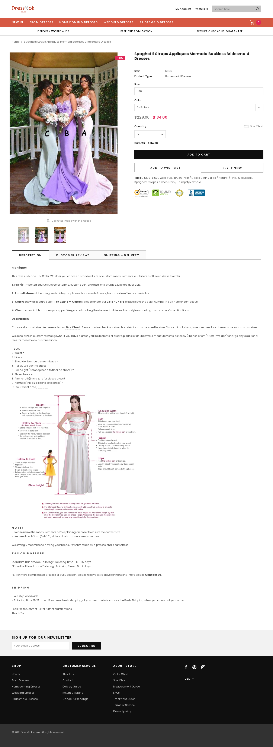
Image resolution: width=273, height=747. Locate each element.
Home (15, 42)
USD (187, 679)
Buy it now (232, 168)
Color (137, 100)
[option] (53, 31)
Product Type (143, 76)
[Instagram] (203, 667)
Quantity (140, 126)
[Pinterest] (194, 667)
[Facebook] (186, 667)
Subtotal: (140, 143)
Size (137, 84)
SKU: (137, 71)
